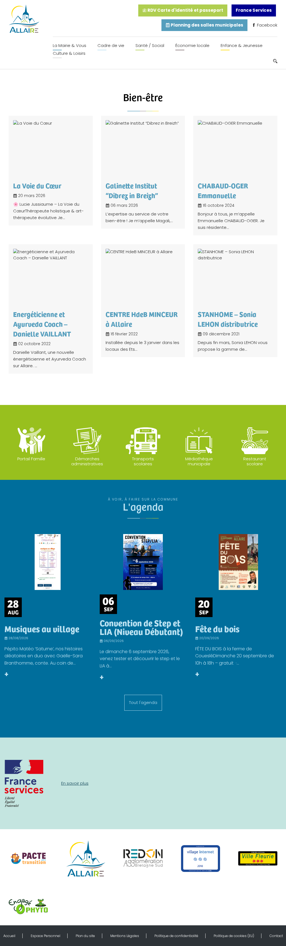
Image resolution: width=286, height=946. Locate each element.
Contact (276, 935)
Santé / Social (149, 45)
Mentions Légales (124, 935)
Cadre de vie (110, 45)
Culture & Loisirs (69, 53)
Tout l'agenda (143, 702)
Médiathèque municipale (199, 461)
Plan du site (85, 935)
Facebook (266, 25)
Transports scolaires (143, 461)
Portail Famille (31, 459)
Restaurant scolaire (254, 461)
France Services (254, 10)
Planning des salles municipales (206, 25)
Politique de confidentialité (176, 935)
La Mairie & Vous (69, 45)
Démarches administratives (87, 461)
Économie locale (192, 45)
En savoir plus (75, 783)
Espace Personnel (45, 935)
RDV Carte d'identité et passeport (185, 10)
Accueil (9, 935)
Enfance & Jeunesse (242, 45)
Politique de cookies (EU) (234, 935)
